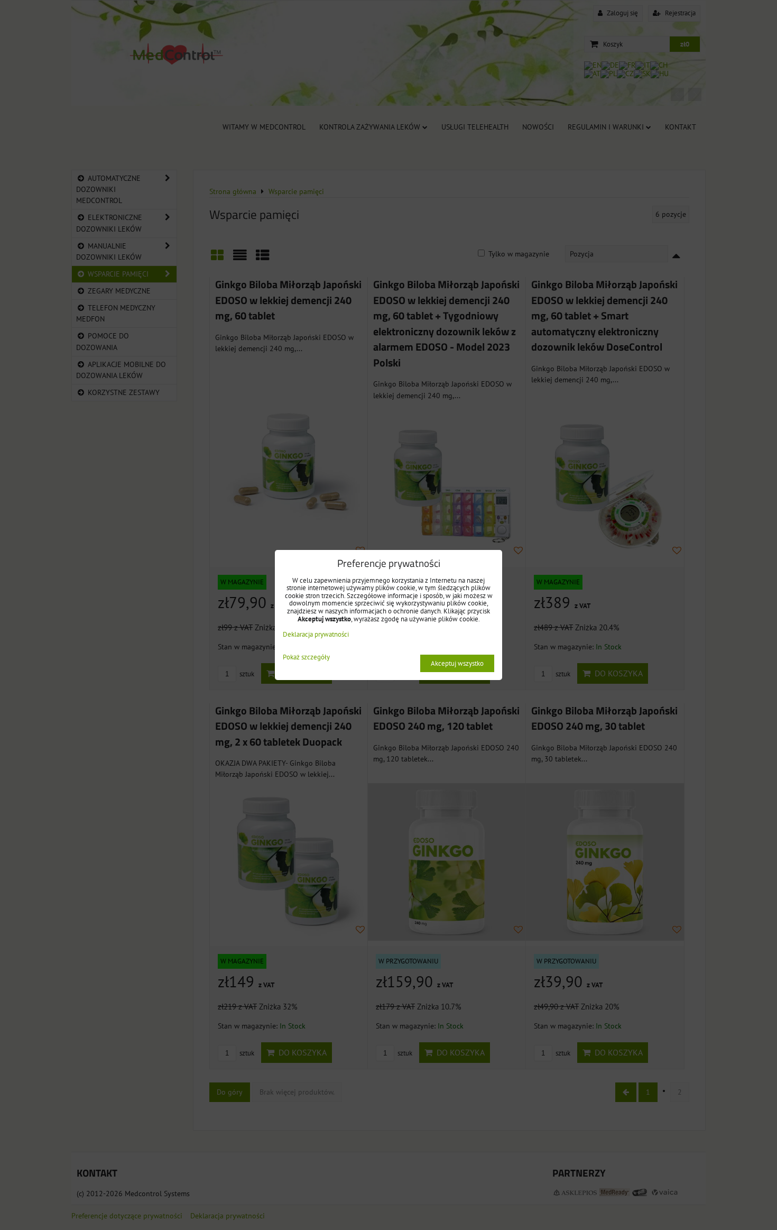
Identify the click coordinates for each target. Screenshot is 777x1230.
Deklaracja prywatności (316, 634)
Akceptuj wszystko (457, 663)
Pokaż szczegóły (306, 658)
